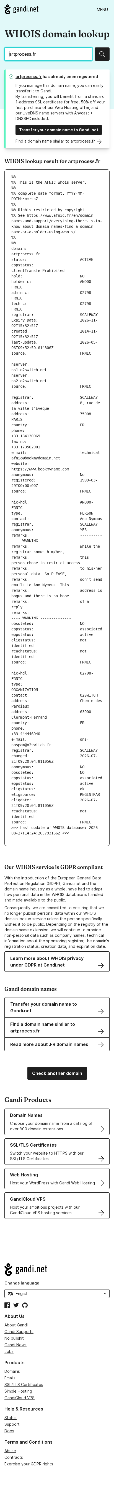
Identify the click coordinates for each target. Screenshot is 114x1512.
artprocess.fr (28, 76)
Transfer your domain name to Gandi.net (58, 129)
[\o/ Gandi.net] (57, 1269)
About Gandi (16, 1325)
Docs (9, 1430)
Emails (9, 1377)
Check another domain (57, 1073)
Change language (21, 1283)
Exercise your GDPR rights (28, 1464)
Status (10, 1417)
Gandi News (15, 1344)
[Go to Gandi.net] (21, 9)
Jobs (9, 1351)
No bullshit (14, 1338)
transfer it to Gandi (33, 91)
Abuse (10, 1450)
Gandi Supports (18, 1331)
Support (12, 1424)
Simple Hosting (18, 1391)
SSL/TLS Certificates (23, 1384)
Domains (12, 1371)
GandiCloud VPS (19, 1397)
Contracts (13, 1457)
